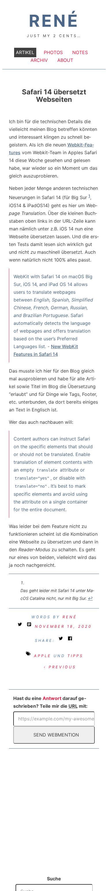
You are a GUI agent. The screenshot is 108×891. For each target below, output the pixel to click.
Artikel (25, 53)
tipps (75, 656)
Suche (54, 879)
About (65, 60)
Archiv (39, 60)
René (69, 617)
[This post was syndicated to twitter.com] (21, 626)
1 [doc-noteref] (89, 196)
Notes (80, 53)
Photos (53, 53)
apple (42, 656)
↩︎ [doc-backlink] (90, 598)
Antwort (52, 698)
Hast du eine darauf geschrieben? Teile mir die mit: (50, 702)
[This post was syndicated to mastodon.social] (30, 626)
